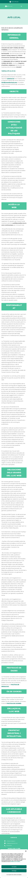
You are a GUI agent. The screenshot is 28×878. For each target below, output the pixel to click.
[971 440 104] (8, 845)
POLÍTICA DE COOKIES (14, 703)
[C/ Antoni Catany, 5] (9, 841)
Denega (14, 870)
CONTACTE (10, 78)
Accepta (14, 866)
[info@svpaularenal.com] (11, 843)
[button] (26, 851)
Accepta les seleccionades (14, 874)
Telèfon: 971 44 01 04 (8, 71)
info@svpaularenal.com (9, 82)
